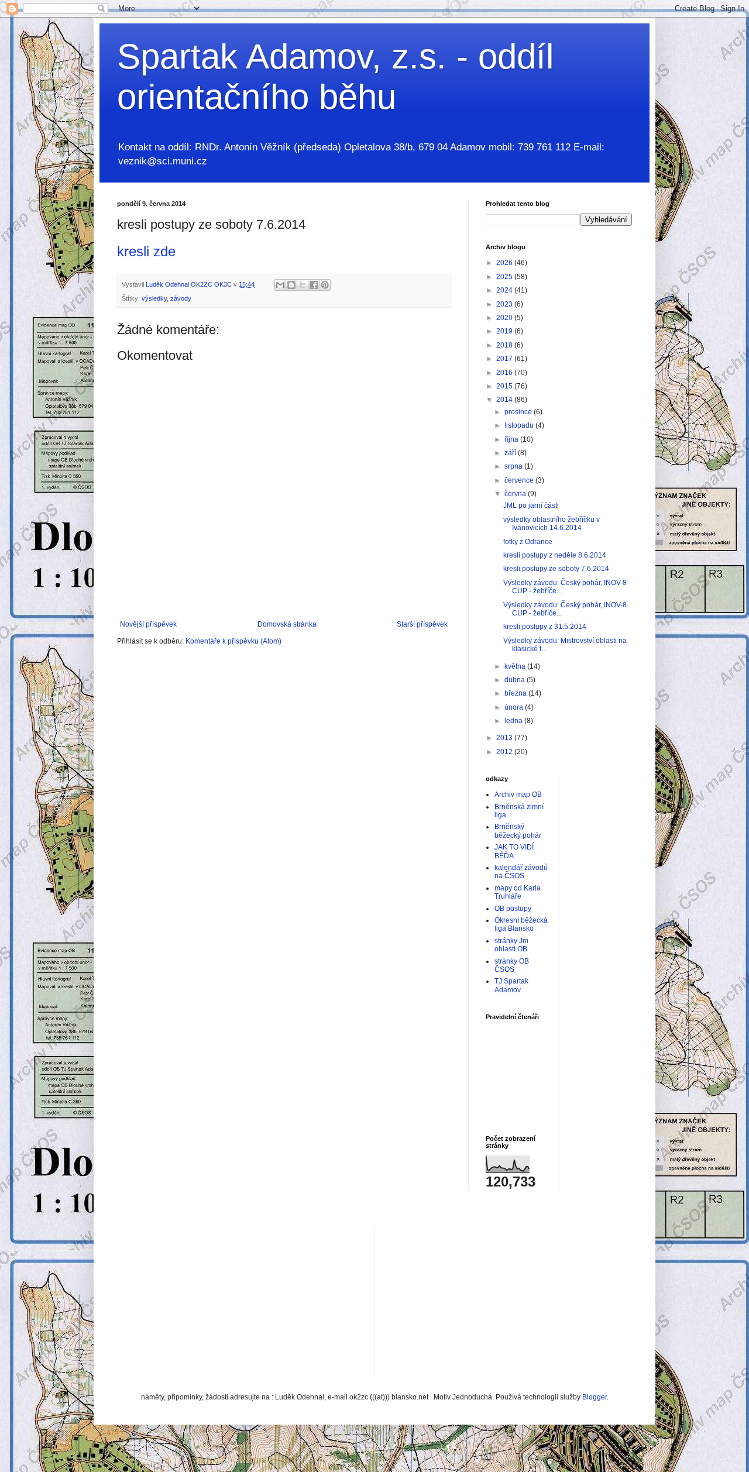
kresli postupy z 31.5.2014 (544, 626)
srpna (514, 466)
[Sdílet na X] (302, 285)
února (514, 707)
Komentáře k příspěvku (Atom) (233, 641)
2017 (505, 359)
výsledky (154, 298)
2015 (505, 386)
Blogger (594, 1397)
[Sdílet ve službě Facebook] (313, 285)
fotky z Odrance (527, 542)
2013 (505, 738)
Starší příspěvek (422, 624)
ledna (514, 721)
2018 (505, 345)
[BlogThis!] (291, 285)
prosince (519, 412)
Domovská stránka (287, 624)
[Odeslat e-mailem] (280, 285)
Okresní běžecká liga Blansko (521, 924)
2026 (505, 263)
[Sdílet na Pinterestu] (325, 285)
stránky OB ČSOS (511, 965)
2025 (505, 277)
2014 (505, 399)
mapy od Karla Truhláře (517, 892)
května (515, 666)
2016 (505, 373)
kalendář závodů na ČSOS (521, 872)
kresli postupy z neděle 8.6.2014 (554, 555)
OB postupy (512, 908)
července (519, 480)
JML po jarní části (531, 505)
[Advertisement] (471, 1299)
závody (180, 298)
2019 (505, 331)
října (512, 439)
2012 (505, 752)
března (516, 693)
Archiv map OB (518, 794)
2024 (505, 290)
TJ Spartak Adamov (511, 985)
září (511, 453)
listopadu (519, 425)
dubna (515, 680)
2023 (505, 304)
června (516, 494)
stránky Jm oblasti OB (511, 945)
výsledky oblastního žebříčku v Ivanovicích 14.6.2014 (551, 523)
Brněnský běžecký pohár (517, 831)
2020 (505, 318)
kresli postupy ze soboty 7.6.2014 (556, 569)
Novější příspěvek (148, 624)
